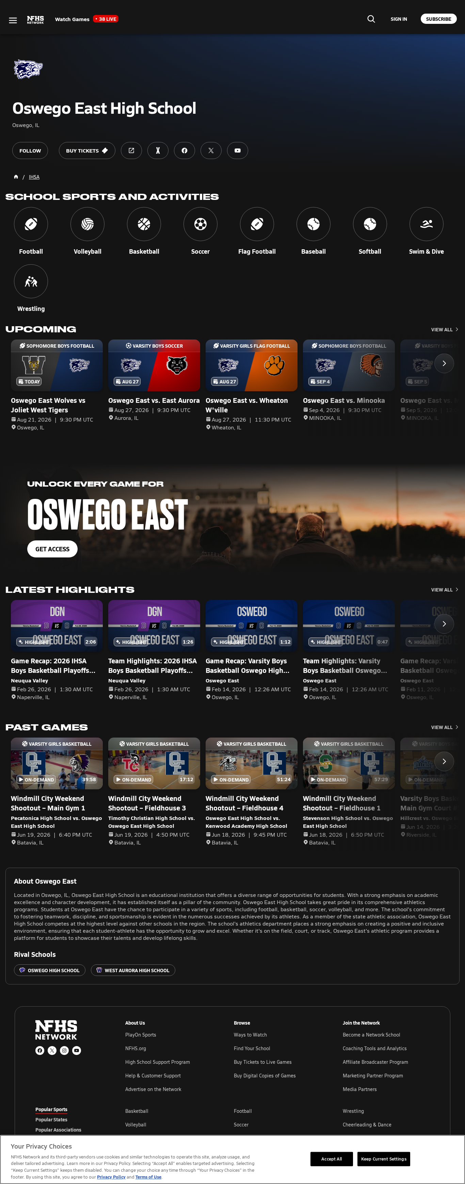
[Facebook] (39, 1050)
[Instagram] (64, 1050)
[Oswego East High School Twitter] (211, 150)
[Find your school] (371, 19)
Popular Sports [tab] (51, 1109)
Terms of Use (148, 1176)
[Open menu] (13, 20)
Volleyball (135, 1124)
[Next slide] (444, 363)
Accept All (331, 1159)
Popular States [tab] (51, 1119)
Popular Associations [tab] (58, 1129)
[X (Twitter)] (52, 1050)
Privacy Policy (111, 1176)
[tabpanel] (277, 1124)
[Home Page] (16, 177)
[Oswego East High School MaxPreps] (158, 150)
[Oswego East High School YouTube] (237, 150)
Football (243, 1111)
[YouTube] (76, 1050)
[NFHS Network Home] (35, 20)
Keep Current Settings (383, 1159)
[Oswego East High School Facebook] (184, 150)
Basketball (136, 1111)
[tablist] (69, 1119)
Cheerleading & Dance (367, 1124)
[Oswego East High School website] (131, 150)
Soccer (241, 1124)
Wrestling (353, 1111)
